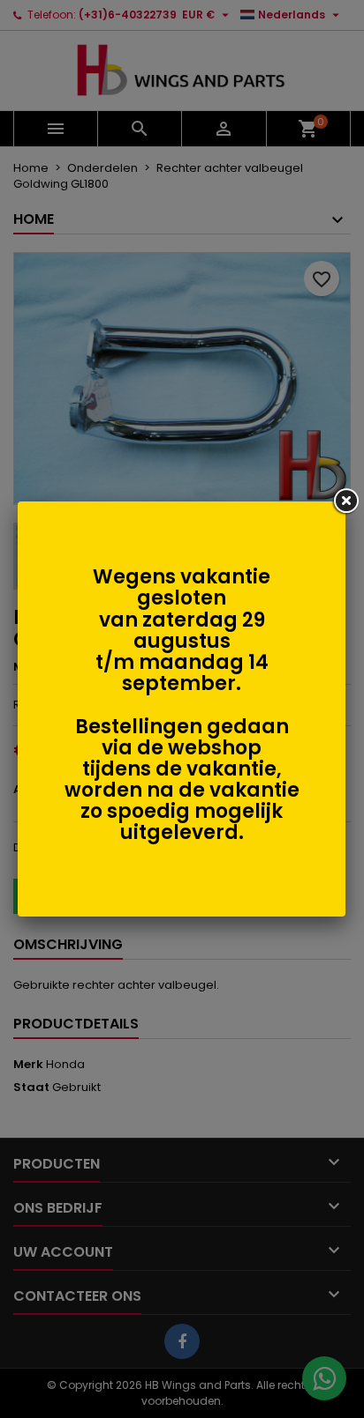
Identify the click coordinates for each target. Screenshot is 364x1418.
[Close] (345, 501)
